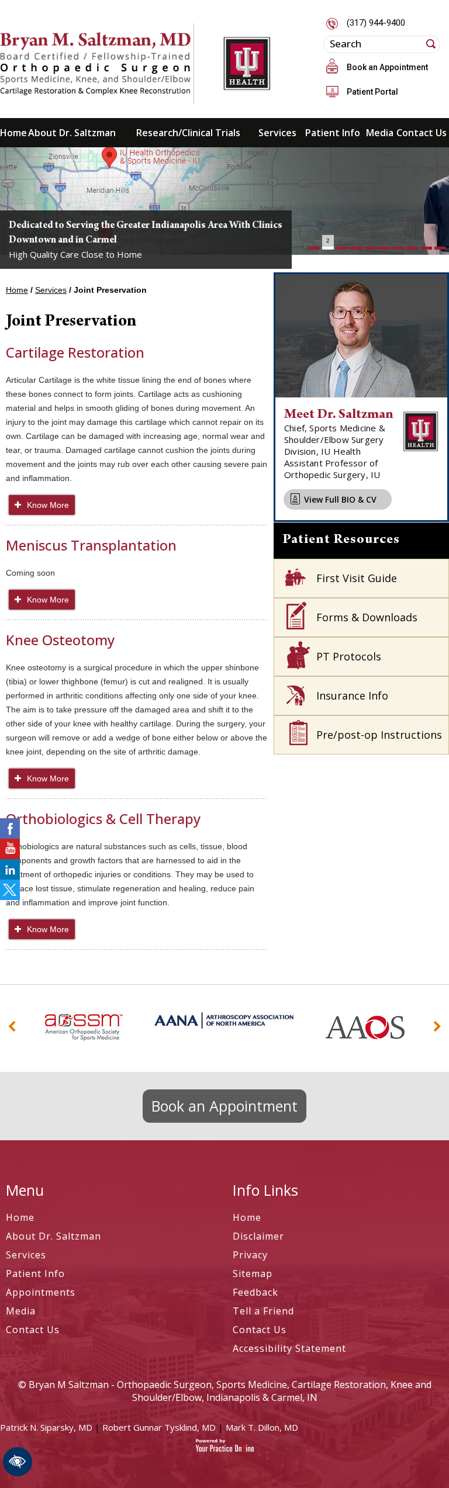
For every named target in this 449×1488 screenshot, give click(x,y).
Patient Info (332, 132)
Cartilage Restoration (75, 352)
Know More (48, 505)
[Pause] (23, 246)
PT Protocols (348, 656)
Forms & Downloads (366, 617)
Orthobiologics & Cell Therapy (103, 818)
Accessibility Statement (289, 1348)
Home (11, 132)
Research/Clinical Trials (188, 132)
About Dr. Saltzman (72, 132)
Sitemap (252, 1273)
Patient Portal (372, 91)
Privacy (250, 1254)
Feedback (255, 1292)
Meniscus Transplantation (91, 545)
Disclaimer (258, 1236)
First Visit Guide (356, 578)
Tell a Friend (263, 1310)
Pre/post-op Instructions (379, 735)
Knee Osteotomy (60, 639)
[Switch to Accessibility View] (17, 1461)
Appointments (40, 1292)
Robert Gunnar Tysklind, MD (159, 1427)
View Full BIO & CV (340, 499)
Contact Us (421, 132)
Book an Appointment (387, 67)
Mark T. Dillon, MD (262, 1427)
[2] (328, 248)
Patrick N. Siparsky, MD (46, 1427)
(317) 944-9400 (376, 23)
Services (277, 132)
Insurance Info (352, 695)
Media (379, 132)
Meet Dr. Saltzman (338, 415)
